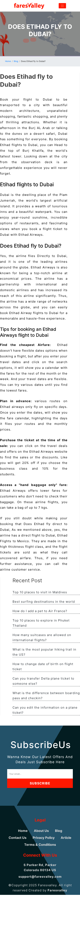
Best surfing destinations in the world (44, 602)
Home (8, 61)
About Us (41, 831)
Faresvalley (57, 890)
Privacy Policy (44, 838)
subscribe (40, 783)
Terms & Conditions (40, 845)
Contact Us (17, 838)
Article (66, 838)
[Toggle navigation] (62, 5)
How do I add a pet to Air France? (40, 611)
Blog (16, 61)
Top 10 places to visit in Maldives (40, 592)
